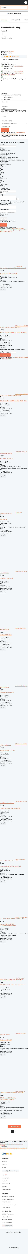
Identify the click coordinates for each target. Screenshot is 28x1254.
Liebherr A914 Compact (7, 692)
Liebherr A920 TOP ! (6, 635)
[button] (25, 2)
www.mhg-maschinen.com (8, 74)
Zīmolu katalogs (6, 1207)
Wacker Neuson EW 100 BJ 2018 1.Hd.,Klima (13, 332)
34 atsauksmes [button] (15, 56)
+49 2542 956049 (18, 73)
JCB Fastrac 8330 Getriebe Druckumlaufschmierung (8, 1098)
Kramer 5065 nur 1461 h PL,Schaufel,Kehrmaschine (8, 924)
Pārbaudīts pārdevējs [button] (6, 38)
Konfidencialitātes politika (8, 1199)
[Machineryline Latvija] (10, 2)
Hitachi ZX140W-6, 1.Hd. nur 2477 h (10, 866)
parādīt (3, 219)
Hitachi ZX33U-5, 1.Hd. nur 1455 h (10, 808)
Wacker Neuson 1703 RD (7, 750)
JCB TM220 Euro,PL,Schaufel (8, 273)
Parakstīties (5, 355)
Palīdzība (4, 1164)
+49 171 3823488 (18, 66)
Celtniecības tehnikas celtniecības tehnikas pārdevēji (13, 1148)
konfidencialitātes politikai (21, 357)
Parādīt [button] (12, 66)
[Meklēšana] (25, 7)
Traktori (13, 1144)
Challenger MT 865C (6, 1040)
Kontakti (4, 1167)
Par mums (4, 1161)
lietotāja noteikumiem (12, 133)
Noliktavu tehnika (19, 1144)
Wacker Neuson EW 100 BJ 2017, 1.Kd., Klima (13, 400)
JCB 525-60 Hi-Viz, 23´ (6, 458)
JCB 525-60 (3, 519)
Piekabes (2, 1145)
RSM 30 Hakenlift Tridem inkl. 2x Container (12, 985)
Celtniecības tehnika (5, 1144)
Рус (6, 1174)
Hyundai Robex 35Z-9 (6, 578)
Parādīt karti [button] (4, 93)
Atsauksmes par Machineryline (9, 1204)
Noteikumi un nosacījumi (8, 1196)
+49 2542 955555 (18, 71)
